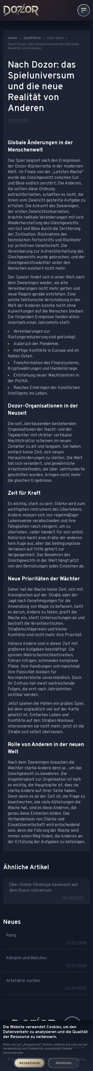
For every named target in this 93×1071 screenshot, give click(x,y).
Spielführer (32, 38)
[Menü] (84, 10)
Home (12, 38)
